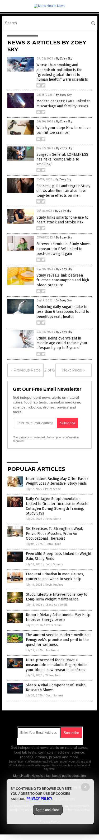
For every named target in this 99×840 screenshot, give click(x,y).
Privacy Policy (39, 799)
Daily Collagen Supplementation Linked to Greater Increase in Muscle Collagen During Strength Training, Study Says (57, 506)
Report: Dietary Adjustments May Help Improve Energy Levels (58, 617)
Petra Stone (53, 489)
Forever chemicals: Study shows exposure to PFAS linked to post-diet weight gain (63, 249)
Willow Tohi (52, 675)
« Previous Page (26, 370)
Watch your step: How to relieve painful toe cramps (63, 130)
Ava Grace (52, 650)
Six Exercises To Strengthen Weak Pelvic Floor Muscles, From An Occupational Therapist (54, 533)
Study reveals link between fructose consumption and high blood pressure (62, 280)
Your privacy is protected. (29, 437)
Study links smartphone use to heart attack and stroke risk (62, 219)
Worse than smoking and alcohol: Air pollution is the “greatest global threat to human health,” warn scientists (62, 72)
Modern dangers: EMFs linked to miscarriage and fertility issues (63, 103)
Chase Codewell (56, 605)
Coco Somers (54, 564)
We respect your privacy (69, 761)
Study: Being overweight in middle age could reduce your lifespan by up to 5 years (61, 343)
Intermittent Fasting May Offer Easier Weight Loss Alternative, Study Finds (57, 481)
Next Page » (73, 370)
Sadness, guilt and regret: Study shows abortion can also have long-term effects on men (63, 191)
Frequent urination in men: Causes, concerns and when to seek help (55, 576)
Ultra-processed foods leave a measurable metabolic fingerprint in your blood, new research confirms (56, 665)
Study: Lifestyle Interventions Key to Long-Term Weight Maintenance (56, 597)
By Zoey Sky (64, 58)
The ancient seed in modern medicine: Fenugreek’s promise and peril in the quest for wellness (57, 640)
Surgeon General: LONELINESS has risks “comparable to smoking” (62, 159)
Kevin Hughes (54, 584)
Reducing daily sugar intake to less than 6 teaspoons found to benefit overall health (62, 312)
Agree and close (48, 810)
